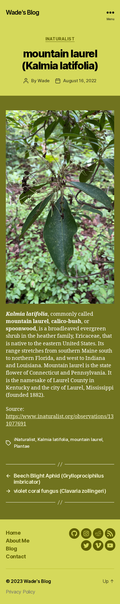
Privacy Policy (20, 592)
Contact (16, 556)
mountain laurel (86, 439)
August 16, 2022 (79, 80)
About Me (17, 541)
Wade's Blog (22, 12)
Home (13, 533)
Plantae (21, 446)
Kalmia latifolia (53, 439)
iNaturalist (60, 38)
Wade (44, 80)
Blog (11, 548)
